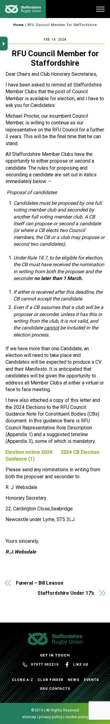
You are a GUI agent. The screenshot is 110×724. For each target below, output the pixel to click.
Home (18, 25)
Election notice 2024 (29, 452)
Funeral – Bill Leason (39, 583)
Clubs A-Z (22, 680)
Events (91, 680)
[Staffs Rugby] (23, 10)
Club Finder (51, 680)
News (73, 680)
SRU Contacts (55, 688)
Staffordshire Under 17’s (66, 593)
